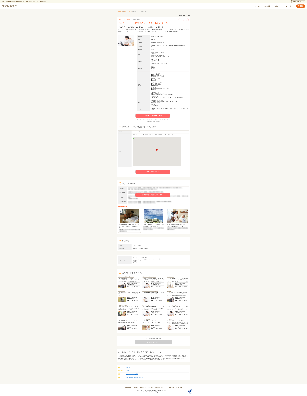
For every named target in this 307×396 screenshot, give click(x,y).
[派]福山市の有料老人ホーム (149, 277)
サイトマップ (164, 387)
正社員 (127, 370)
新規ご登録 (171, 387)
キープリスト (287, 6)
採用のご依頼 (179, 387)
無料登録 (300, 6)
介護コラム (135, 387)
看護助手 (128, 367)
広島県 (125, 11)
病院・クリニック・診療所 (132, 374)
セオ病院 (169, 291)
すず (119, 319)
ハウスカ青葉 (145, 305)
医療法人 (141, 377)
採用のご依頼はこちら (298, 1)
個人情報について (149, 387)
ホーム (258, 6)
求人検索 (267, 6)
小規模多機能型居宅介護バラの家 (126, 277)
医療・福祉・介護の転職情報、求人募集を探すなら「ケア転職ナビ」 (153, 390)
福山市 (130, 11)
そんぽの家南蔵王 (122, 305)
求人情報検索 (128, 387)
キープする (183, 20)
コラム (277, 6)
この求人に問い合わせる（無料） (152, 115)
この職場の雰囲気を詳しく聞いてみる (153, 195)
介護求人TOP (120, 11)
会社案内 (157, 387)
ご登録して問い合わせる (153, 171)
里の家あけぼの (170, 277)
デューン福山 (121, 291)
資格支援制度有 (129, 377)
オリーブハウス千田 (171, 305)
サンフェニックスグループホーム (150, 291)
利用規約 (142, 387)
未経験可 (136, 377)
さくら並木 (169, 319)
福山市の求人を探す (153, 342)
